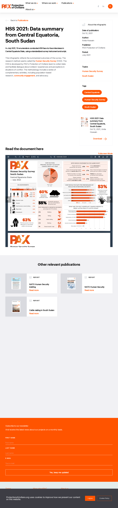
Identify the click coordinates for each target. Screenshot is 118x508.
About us (29, 9)
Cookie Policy (104, 498)
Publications (66, 3)
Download (97, 138)
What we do (30, 3)
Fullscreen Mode (105, 153)
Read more (34, 290)
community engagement (24, 75)
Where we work (49, 3)
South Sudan (88, 76)
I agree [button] (90, 498)
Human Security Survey (46, 61)
